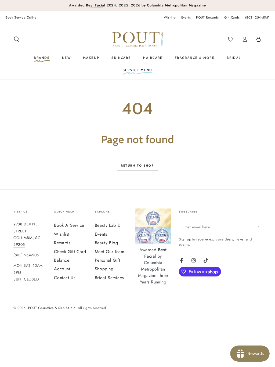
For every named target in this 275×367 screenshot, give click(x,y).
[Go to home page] (137, 39)
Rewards (62, 243)
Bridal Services (109, 278)
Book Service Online (20, 17)
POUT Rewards (207, 17)
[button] (16, 39)
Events (186, 17)
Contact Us (64, 278)
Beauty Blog (106, 243)
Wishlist (170, 17)
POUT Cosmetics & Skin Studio (51, 307)
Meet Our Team (109, 252)
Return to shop (137, 165)
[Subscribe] (258, 227)
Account (62, 269)
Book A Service (69, 225)
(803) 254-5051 (257, 17)
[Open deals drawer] (231, 39)
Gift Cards (232, 17)
